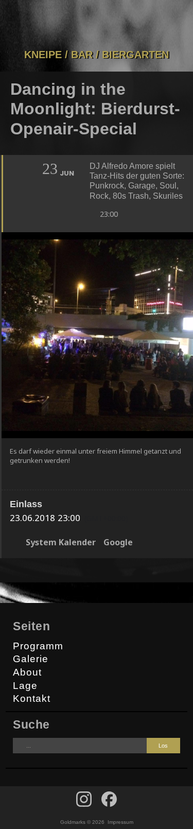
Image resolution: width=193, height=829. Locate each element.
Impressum (120, 822)
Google (118, 542)
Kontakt (31, 698)
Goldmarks (94, 24)
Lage (25, 685)
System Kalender (61, 542)
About (27, 672)
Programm (38, 646)
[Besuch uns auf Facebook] (84, 799)
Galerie (30, 658)
